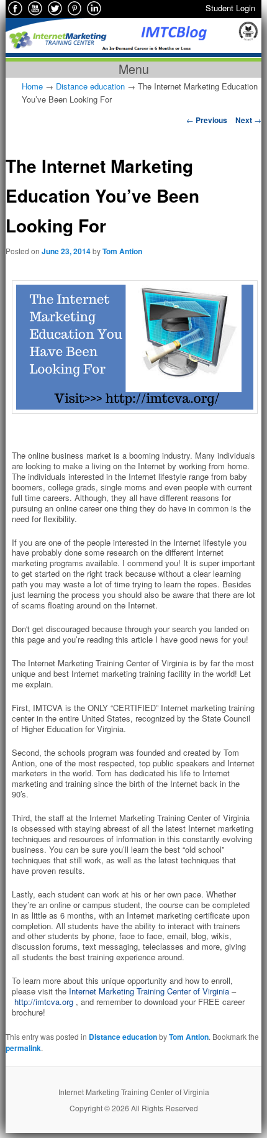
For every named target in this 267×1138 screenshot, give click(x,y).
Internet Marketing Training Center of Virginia (149, 991)
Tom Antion (122, 251)
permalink (23, 1047)
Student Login (230, 8)
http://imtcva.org (43, 1001)
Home (32, 86)
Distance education (90, 86)
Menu (134, 69)
